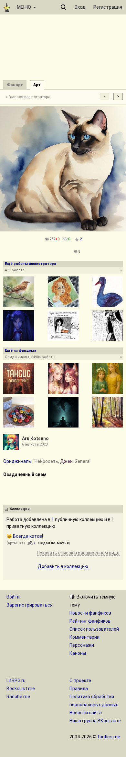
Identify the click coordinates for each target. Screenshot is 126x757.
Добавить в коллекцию (63, 566)
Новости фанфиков (90, 613)
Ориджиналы (17, 461)
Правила (78, 688)
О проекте (80, 680)
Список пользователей (94, 629)
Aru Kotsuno (35, 438)
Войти (13, 596)
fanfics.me (109, 736)
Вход (80, 7)
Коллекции (20, 509)
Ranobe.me (18, 696)
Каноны (77, 653)
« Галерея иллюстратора (28, 97)
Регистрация (107, 7)
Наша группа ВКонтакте (95, 720)
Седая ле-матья (53, 543)
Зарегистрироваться (29, 605)
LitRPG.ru (16, 680)
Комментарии (84, 637)
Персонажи (81, 645)
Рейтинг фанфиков (89, 621)
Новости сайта (85, 712)
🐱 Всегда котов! (24, 536)
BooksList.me (20, 688)
